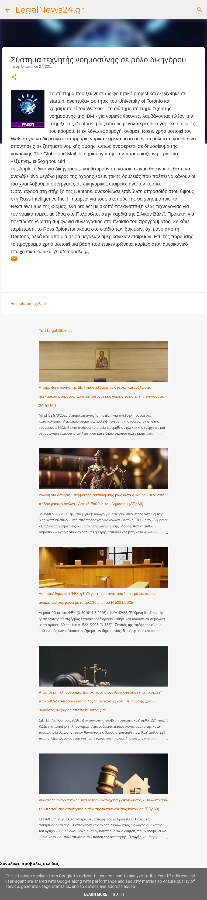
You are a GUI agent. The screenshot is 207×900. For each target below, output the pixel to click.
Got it (119, 894)
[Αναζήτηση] (199, 9)
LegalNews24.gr (49, 9)
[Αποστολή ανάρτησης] (14, 261)
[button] (14, 77)
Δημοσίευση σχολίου (28, 303)
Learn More (95, 894)
